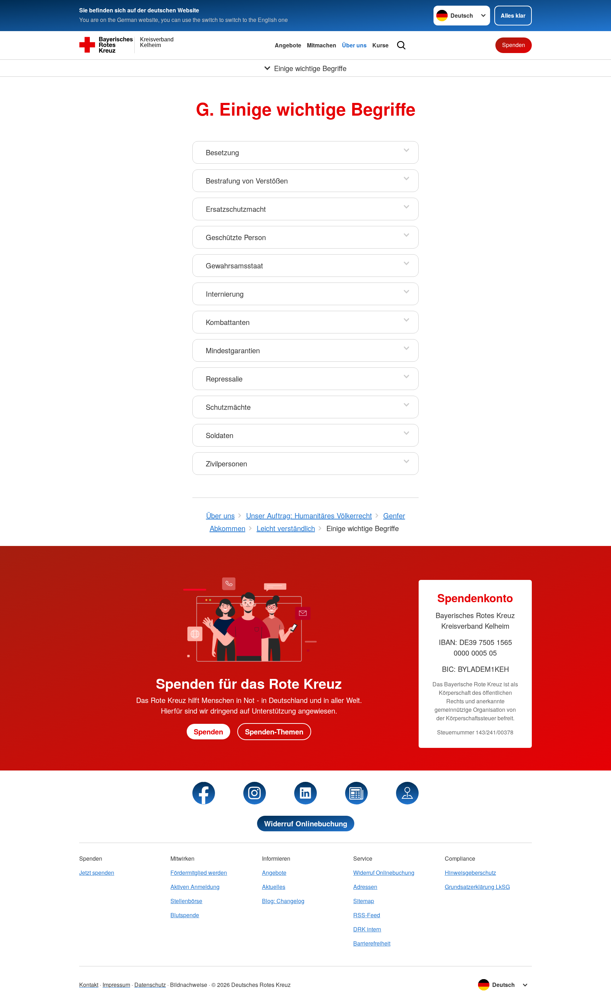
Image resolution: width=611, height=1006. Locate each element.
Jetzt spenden (96, 872)
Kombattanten (228, 322)
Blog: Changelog (283, 901)
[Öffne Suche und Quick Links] (401, 45)
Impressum (116, 985)
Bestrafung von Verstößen (247, 180)
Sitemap (363, 901)
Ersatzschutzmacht (236, 209)
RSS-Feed (366, 915)
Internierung (225, 294)
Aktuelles (273, 887)
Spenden (513, 45)
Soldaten (219, 435)
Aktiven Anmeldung (195, 887)
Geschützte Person (236, 237)
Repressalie (224, 378)
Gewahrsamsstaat (234, 265)
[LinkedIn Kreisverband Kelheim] (305, 793)
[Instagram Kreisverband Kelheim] (254, 793)
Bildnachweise (188, 985)
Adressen (365, 887)
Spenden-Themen (274, 731)
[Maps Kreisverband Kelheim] (407, 793)
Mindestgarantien (233, 350)
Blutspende (184, 915)
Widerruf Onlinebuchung (305, 823)
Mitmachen (321, 45)
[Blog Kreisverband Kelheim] (356, 793)
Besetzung (222, 152)
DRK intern (367, 929)
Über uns (354, 45)
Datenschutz (150, 985)
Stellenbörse (186, 901)
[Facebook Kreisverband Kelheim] (203, 793)
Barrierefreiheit (371, 943)
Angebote (288, 45)
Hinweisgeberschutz (470, 872)
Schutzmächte (228, 407)
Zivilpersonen (226, 463)
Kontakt (88, 985)
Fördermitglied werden (198, 872)
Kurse (380, 45)
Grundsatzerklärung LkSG (477, 887)
